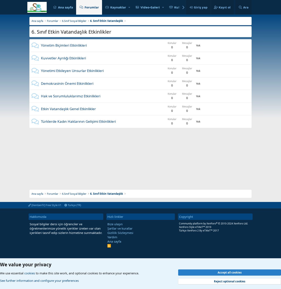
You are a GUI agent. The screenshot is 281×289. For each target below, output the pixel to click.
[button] (129, 7)
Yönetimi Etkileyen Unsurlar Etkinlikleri (72, 70)
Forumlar (92, 7)
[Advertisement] (140, 157)
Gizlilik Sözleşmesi (120, 233)
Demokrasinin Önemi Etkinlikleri (67, 83)
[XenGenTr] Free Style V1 (46, 205)
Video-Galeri (150, 7)
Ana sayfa (65, 7)
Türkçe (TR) (74, 205)
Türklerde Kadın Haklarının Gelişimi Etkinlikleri (78, 121)
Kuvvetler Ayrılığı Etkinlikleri (63, 58)
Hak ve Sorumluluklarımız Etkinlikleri (70, 96)
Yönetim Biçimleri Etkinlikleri (64, 45)
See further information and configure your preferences (39, 280)
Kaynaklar (118, 7)
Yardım (112, 237)
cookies (29, 273)
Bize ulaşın (115, 224)
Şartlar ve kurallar (119, 228)
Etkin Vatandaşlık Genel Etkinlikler (68, 108)
